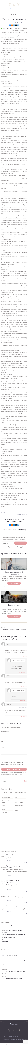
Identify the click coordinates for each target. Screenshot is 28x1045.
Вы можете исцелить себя (8, 937)
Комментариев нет (20, 588)
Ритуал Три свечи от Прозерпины (12, 881)
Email (2, 747)
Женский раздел (6, 797)
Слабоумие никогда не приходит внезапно (13, 627)
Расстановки (18, 795)
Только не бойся (14, 605)
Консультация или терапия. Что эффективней (13, 934)
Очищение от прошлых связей (16, 895)
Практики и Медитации (20, 792)
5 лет (11, 22)
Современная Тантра (11, 955)
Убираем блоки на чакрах (14, 855)
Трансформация (21, 22)
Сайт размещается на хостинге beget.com (14, 1044)
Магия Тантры (20, 1036)
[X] (16, 25)
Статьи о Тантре (19, 802)
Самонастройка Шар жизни (13, 966)
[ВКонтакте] (10, 25)
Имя (2, 741)
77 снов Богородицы (7, 792)
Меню (14, 15)
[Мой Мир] (14, 25)
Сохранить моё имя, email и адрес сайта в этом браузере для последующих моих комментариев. (12, 764)
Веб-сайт (3, 753)
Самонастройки (18, 800)
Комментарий (5, 731)
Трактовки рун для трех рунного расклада (16, 866)
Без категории (5, 795)
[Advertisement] (14, 831)
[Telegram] (18, 25)
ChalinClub (23, 1039)
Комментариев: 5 (21, 514)
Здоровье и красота (7, 800)
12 (24, 891)
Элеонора (4, 969)
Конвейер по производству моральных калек (14, 629)
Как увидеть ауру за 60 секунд (15, 906)
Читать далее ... (14, 583)
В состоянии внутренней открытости (14, 573)
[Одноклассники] (12, 25)
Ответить (24, 656)
